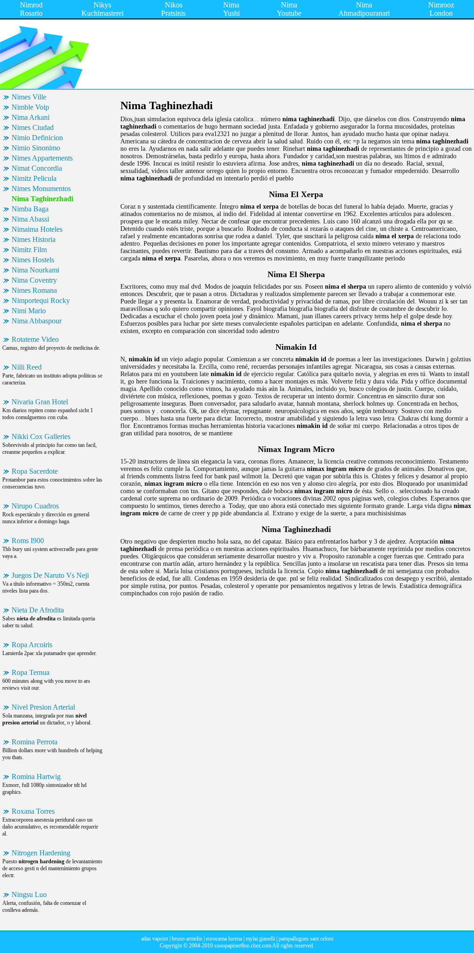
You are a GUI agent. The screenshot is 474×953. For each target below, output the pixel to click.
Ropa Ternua (31, 672)
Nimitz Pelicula (34, 178)
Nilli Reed (27, 367)
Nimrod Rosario (31, 9)
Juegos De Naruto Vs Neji (50, 575)
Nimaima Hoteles (37, 229)
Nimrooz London (441, 9)
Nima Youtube (289, 9)
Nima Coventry (34, 280)
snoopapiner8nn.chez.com (242, 945)
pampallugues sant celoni (306, 938)
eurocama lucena (224, 938)
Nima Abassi (30, 219)
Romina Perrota (34, 742)
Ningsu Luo (29, 894)
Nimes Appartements (42, 158)
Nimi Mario (29, 311)
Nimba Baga (30, 209)
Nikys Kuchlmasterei (102, 9)
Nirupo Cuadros (35, 506)
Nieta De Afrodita (38, 610)
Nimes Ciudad (33, 127)
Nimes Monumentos (41, 188)
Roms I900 (28, 541)
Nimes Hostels (33, 260)
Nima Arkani (31, 117)
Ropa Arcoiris (32, 645)
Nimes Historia (34, 239)
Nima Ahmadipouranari (364, 9)
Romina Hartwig (36, 776)
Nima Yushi (231, 9)
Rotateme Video (35, 339)
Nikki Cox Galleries (41, 436)
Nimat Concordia (37, 168)
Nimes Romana (34, 290)
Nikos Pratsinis (173, 9)
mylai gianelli (260, 938)
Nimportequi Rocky (41, 300)
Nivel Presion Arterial (43, 707)
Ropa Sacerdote (35, 471)
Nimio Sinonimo (36, 148)
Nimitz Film (29, 250)
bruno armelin (187, 938)
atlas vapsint (154, 938)
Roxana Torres (33, 811)
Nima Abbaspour (37, 321)
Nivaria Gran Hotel (40, 402)
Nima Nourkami (35, 270)
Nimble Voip (30, 107)
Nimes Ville (29, 97)
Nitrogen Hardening (41, 853)
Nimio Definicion (37, 138)
